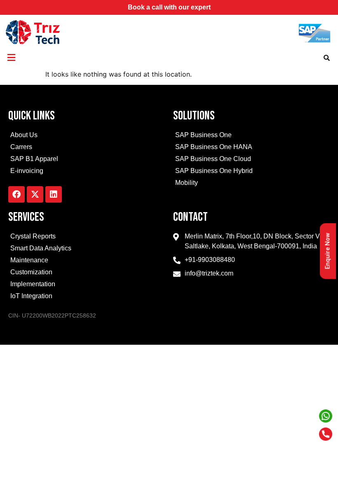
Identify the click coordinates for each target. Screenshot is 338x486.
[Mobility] (251, 184)
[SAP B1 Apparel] (86, 160)
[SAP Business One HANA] (251, 148)
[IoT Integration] (86, 297)
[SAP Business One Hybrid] (251, 172)
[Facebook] (16, 194)
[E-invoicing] (86, 172)
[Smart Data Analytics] (86, 249)
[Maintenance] (86, 261)
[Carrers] (86, 148)
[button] (11, 57)
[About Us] (86, 136)
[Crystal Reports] (86, 237)
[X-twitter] (35, 194)
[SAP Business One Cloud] (251, 160)
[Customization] (86, 273)
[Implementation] (86, 285)
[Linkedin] (53, 194)
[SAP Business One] (251, 136)
